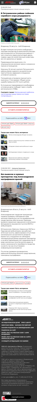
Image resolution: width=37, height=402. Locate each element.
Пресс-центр (26, 322)
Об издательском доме (10, 322)
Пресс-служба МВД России (10, 43)
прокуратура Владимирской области (13, 206)
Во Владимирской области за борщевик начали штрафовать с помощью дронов (20, 291)
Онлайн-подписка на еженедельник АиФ (17, 327)
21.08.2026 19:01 (5, 168)
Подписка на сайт (8, 330)
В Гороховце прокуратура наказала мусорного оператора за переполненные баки (20, 304)
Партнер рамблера (17, 393)
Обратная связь (7, 325)
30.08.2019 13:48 (6, 7)
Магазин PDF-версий (23, 325)
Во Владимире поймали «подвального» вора (21, 152)
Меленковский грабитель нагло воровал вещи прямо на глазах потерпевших (17, 94)
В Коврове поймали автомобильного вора (21, 146)
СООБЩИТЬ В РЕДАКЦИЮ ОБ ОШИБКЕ (14, 341)
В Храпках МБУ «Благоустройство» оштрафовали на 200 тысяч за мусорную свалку (20, 309)
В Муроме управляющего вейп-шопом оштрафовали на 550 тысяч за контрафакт (20, 297)
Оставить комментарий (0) (18, 110)
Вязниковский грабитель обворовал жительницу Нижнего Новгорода (19, 158)
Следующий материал (17, 397)
